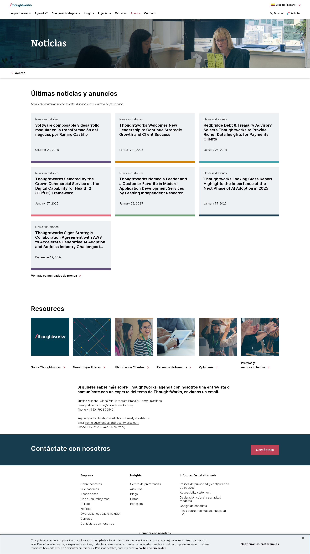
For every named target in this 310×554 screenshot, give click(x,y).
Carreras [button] (121, 13)
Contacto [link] (150, 13)
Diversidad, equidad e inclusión (101, 513)
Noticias (86, 508)
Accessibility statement (195, 492)
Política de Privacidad (152, 548)
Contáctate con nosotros (97, 523)
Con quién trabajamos (95, 499)
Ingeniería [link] (104, 13)
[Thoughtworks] (21, 3)
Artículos (136, 489)
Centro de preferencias (145, 484)
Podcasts (136, 503)
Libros (134, 499)
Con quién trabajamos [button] (66, 13)
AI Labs (86, 503)
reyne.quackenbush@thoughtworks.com (112, 422)
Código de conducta (193, 506)
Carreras (86, 518)
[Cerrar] (302, 538)
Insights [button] (89, 13)
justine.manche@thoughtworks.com (109, 405)
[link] (55, 275)
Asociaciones (89, 494)
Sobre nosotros (91, 484)
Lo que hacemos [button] (20, 13)
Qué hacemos (90, 489)
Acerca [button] (135, 13)
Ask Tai (295, 13)
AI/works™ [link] (41, 13)
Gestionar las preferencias (260, 544)
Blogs (134, 494)
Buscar (278, 13)
